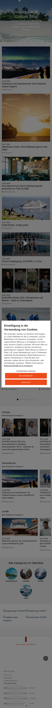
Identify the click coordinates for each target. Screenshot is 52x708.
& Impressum (27, 365)
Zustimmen (26, 382)
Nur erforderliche (26, 375)
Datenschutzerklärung (13, 365)
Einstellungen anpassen (26, 371)
